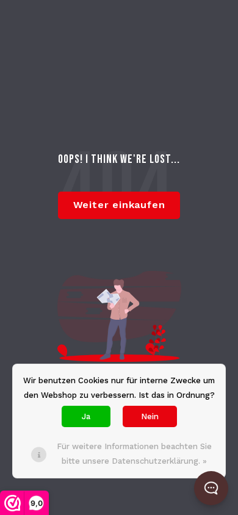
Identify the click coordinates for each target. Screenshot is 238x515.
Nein (150, 416)
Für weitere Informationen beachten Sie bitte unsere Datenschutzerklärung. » (134, 454)
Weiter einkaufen (119, 205)
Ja (86, 416)
